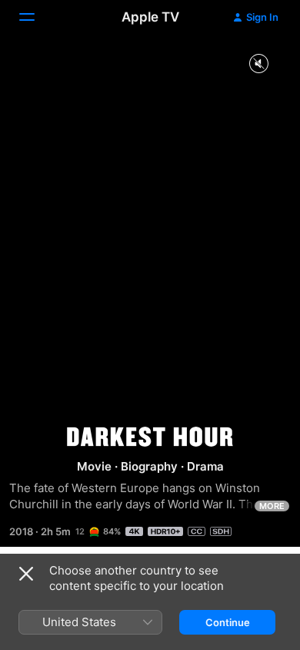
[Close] (26, 574)
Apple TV (150, 17)
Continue (227, 622)
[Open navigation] (36, 17)
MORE (272, 506)
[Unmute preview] (258, 64)
